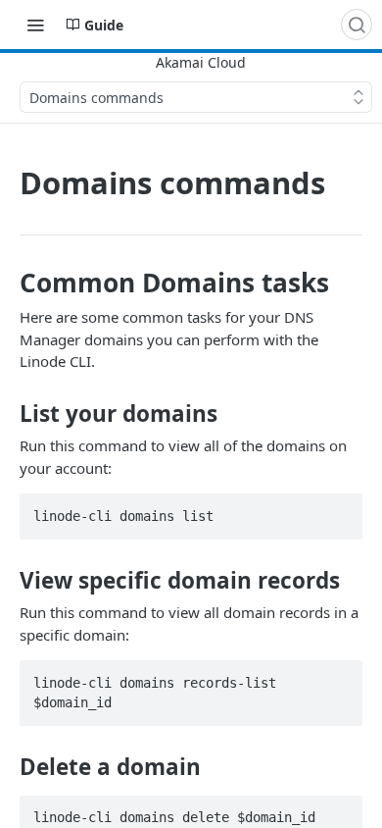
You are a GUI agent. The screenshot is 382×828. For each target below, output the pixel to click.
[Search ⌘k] (356, 24)
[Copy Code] (339, 510)
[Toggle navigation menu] (35, 24)
